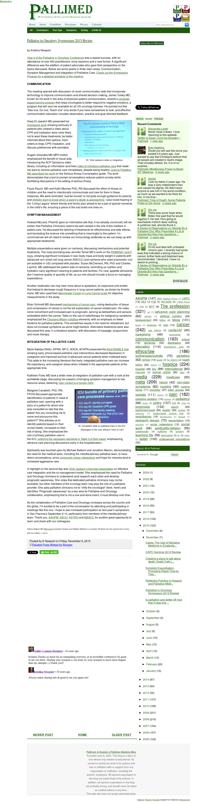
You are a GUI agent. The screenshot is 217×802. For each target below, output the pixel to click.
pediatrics (183, 398)
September (153, 618)
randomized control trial (168, 413)
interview (140, 372)
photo (145, 403)
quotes (181, 410)
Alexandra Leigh (158, 129)
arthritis (148, 316)
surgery (180, 431)
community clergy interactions (77, 458)
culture (186, 339)
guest (159, 360)
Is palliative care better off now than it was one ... (164, 601)
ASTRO (73, 517)
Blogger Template (152, 799)
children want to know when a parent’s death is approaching (68, 200)
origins (160, 394)
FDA (153, 301)
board (138, 325)
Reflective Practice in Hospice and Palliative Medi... (164, 582)
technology (167, 435)
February (152, 664)
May (149, 644)
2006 (146, 732)
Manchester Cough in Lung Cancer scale (82, 293)
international (174, 368)
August (150, 624)
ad (148, 312)
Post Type (57, 30)
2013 (146, 686)
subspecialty (142, 431)
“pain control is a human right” (76, 383)
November (152, 537)
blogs (176, 319)
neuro (163, 382)
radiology (139, 413)
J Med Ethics (183, 301)
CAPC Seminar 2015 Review (163, 552)
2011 (146, 699)
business (151, 325)
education (142, 346)
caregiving (143, 334)
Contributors (42, 30)
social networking (161, 424)
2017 (146, 512)
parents (167, 399)
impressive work (37, 125)
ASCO (63, 517)
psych (174, 407)
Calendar (97, 24)
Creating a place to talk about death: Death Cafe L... (163, 560)
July (149, 631)
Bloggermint (185, 799)
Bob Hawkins (156, 147)
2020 (146, 492)
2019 (146, 499)
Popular (158, 119)
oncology (155, 390)
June (149, 638)
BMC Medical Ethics (167, 298)
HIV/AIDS (166, 301)
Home (32, 24)
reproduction (166, 416)
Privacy (84, 24)
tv (179, 435)
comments (174, 334)
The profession (175, 306)
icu (154, 368)
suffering (162, 431)
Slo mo (152, 210)
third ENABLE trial (117, 349)
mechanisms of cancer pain (79, 304)
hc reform (172, 360)
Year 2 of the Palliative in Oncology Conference (55, 58)
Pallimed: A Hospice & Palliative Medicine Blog (111, 752)
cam (165, 325)
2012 (146, 693)
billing (163, 320)
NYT (152, 307)
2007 (146, 726)
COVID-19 (96, 30)
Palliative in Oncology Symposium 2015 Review (60, 40)
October (151, 611)
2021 (146, 486)
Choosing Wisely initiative (62, 319)
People (139, 119)
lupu (182, 372)
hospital (140, 369)
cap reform (154, 330)
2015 (146, 525)
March (150, 657)
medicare (173, 377)
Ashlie (152, 179)
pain (173, 394)
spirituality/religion (168, 428)
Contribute (55, 24)
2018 (146, 505)
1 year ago (156, 141)
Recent (148, 119)
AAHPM (53, 517)
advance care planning (172, 311)
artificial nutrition (171, 316)
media (141, 376)
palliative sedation (146, 399)
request (181, 416)
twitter (144, 438)
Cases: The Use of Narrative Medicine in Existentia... (163, 544)
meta (140, 381)
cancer (183, 324)
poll (174, 403)
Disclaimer (70, 24)
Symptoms (71, 30)
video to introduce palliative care (96, 166)
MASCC (89, 517)
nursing (165, 386)
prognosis (142, 406)
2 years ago (162, 172)
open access (176, 390)
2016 (146, 519)
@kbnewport (49, 529)
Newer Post (43, 735)
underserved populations (174, 439)
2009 (146, 713)
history (154, 364)
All (31, 30)
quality (166, 410)
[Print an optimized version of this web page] (49, 553)
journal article (162, 372)
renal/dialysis (143, 416)
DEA (143, 301)
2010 (146, 706)
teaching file (144, 435)
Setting (84, 30)
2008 (146, 719)
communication (149, 339)
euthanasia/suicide (149, 355)
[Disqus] (77, 600)
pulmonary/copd (145, 410)
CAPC (186, 298)
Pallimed (140, 799)
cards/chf (175, 330)
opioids (140, 394)
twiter (187, 435)
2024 (146, 472)
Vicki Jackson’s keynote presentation (91, 469)
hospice (170, 364)
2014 (146, 679)
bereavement (143, 320)
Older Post (121, 735)
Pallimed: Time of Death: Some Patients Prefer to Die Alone (161, 201)
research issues (147, 420)
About (42, 24)
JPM (141, 306)
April (149, 651)
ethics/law (144, 351)
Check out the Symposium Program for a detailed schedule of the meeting (77, 74)
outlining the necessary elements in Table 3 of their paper (72, 439)
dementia (149, 343)
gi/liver (146, 360)
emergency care (174, 346)
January (151, 671)
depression (174, 343)
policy (157, 402)
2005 (146, 739)
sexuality (139, 424)
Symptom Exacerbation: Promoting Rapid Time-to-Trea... (162, 571)
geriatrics (183, 355)
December (152, 531)
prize (183, 403)
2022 (146, 479)
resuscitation (176, 420)
